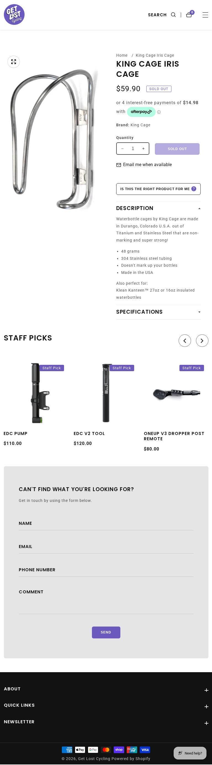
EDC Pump (16, 433)
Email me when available (147, 164)
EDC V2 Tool (89, 433)
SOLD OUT (177, 149)
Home (122, 55)
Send (106, 632)
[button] (185, 340)
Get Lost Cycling (94, 759)
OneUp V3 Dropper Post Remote (174, 436)
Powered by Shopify (131, 759)
